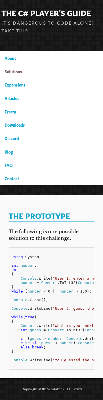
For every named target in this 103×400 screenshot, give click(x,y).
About (10, 58)
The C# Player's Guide (46, 12)
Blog (9, 151)
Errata (10, 111)
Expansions (15, 84)
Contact (12, 178)
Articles (12, 98)
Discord (12, 138)
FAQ (9, 165)
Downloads (15, 125)
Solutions (13, 71)
